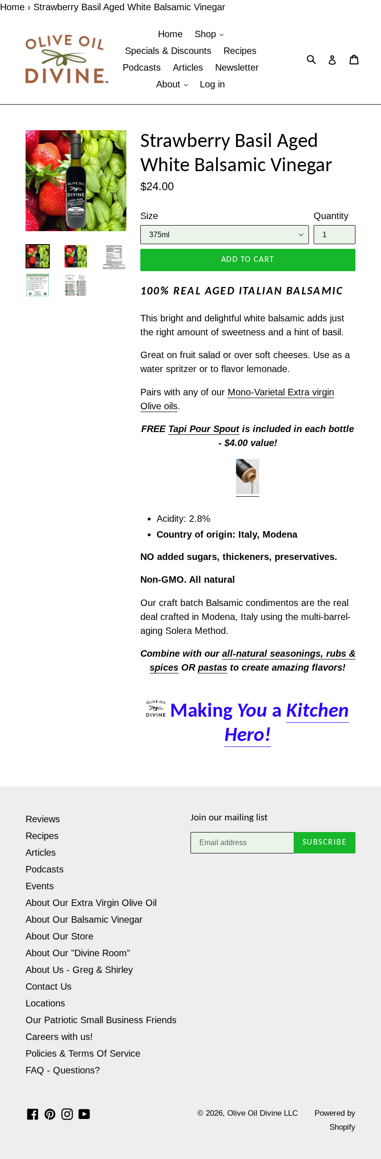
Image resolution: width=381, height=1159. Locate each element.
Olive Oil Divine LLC (262, 1113)
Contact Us (49, 986)
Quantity (331, 216)
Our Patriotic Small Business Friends (101, 1020)
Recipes (239, 51)
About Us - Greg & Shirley (79, 970)
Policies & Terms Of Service (83, 1053)
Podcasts (142, 67)
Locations (45, 1003)
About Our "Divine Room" (78, 953)
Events (40, 886)
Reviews (43, 819)
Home (12, 7)
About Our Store (59, 936)
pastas (212, 667)
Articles (188, 67)
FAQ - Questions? (63, 1070)
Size (149, 216)
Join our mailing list (229, 818)
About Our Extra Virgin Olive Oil (91, 903)
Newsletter (237, 67)
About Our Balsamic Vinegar (84, 919)
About (169, 84)
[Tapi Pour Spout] (247, 491)
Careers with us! (59, 1037)
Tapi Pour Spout (203, 429)
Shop (207, 34)
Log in (212, 84)
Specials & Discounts (168, 51)
